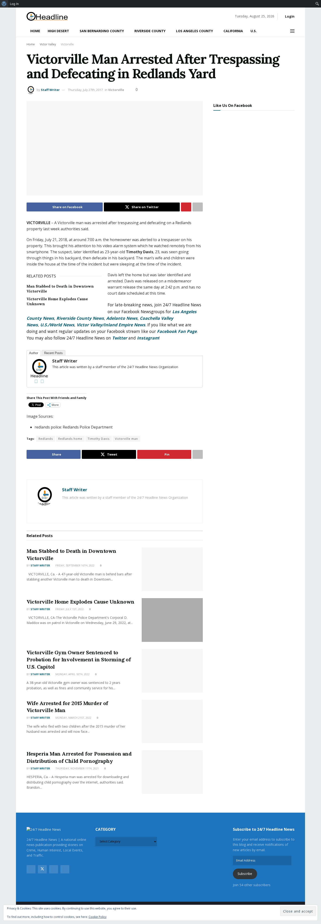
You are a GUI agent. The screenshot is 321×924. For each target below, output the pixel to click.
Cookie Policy (97, 917)
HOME (35, 31)
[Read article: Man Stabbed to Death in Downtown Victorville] (172, 569)
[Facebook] (36, 381)
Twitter (119, 338)
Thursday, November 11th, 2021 (77, 768)
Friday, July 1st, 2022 (69, 609)
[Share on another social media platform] (197, 207)
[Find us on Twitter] (42, 869)
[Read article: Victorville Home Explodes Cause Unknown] (172, 620)
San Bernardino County (102, 31)
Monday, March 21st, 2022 (73, 717)
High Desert (58, 31)
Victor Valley (48, 44)
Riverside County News (80, 318)
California (233, 31)
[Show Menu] (292, 31)
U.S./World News (57, 324)
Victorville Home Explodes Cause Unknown (80, 601)
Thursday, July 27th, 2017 (85, 90)
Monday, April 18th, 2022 (72, 674)
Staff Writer (50, 90)
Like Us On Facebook (232, 105)
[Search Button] (282, 31)
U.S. (254, 31)
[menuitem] (4, 4)
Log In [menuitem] (14, 4)
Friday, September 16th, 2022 (74, 565)
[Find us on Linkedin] (64, 869)
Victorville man (126, 439)
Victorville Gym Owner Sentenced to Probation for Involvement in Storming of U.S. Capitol (79, 659)
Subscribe (245, 873)
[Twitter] (42, 381)
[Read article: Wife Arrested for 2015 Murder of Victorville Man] (172, 721)
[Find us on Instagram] (53, 869)
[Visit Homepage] (47, 16)
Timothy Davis (99, 439)
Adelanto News (121, 318)
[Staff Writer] (39, 367)
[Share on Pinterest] (186, 207)
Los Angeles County (194, 31)
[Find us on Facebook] (31, 869)
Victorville (67, 44)
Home (31, 44)
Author (33, 353)
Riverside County (149, 31)
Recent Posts (53, 353)
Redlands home (70, 439)
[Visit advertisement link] (115, 469)
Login (289, 16)
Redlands (46, 439)
